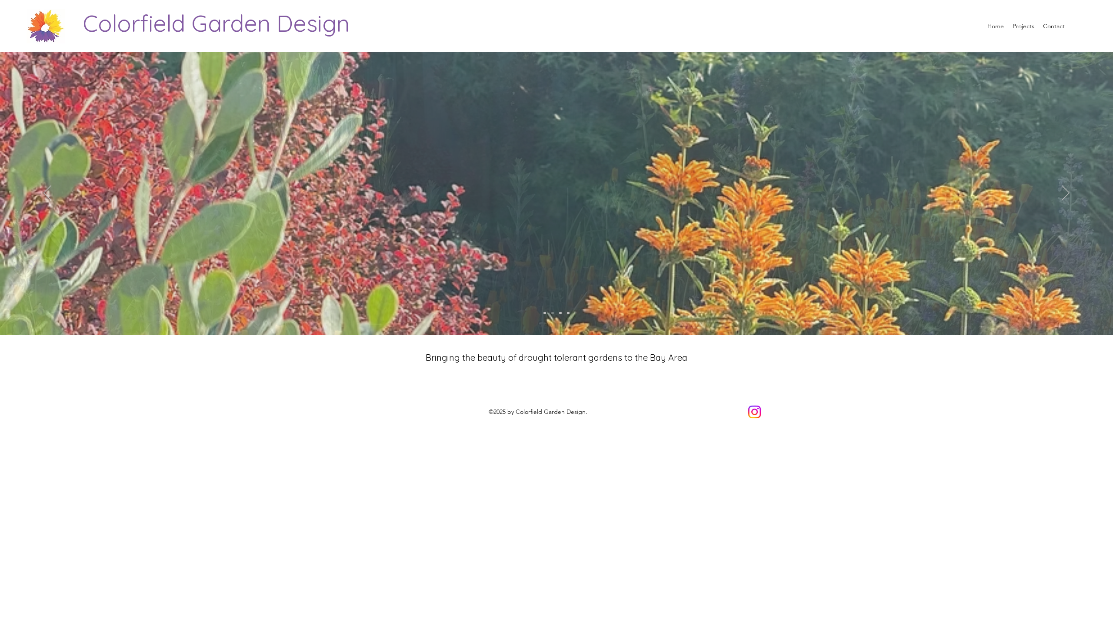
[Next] (1066, 193)
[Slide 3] (560, 313)
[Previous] (47, 193)
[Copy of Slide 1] (552, 313)
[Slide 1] (544, 313)
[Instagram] (754, 411)
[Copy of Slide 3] (568, 313)
